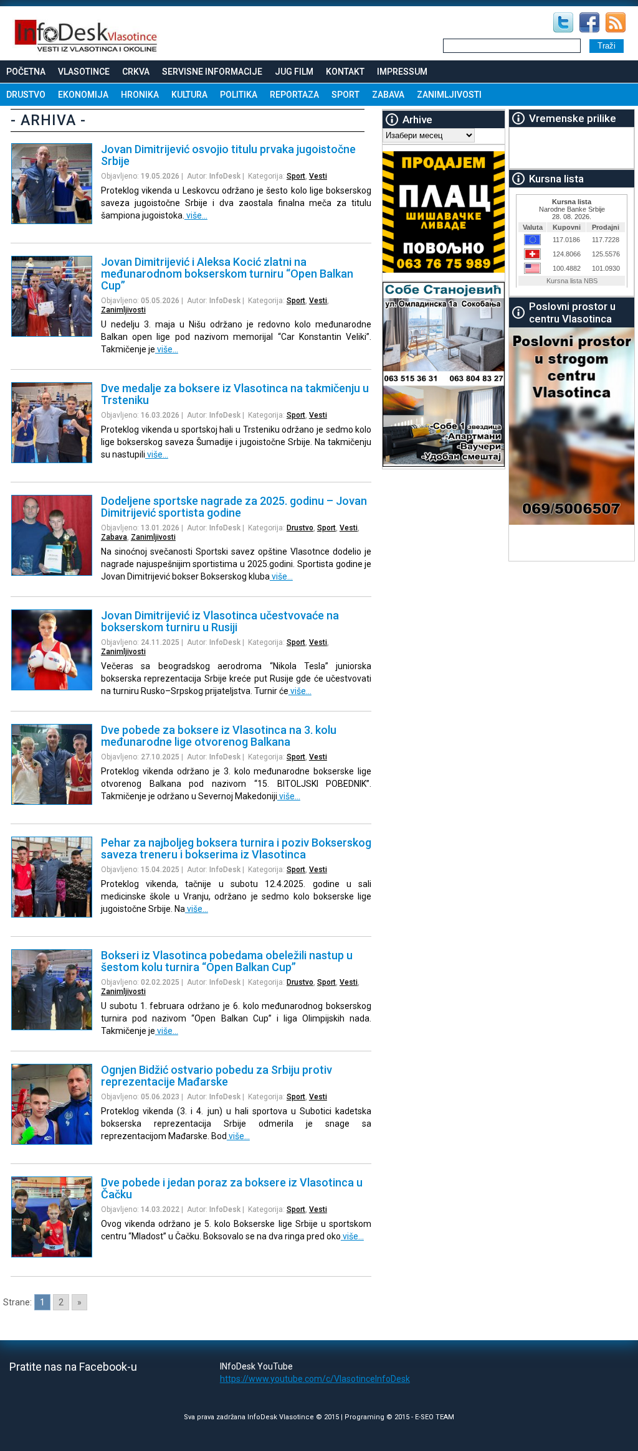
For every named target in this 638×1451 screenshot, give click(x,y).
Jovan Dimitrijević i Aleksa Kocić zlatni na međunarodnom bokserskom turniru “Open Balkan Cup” (227, 273)
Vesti (318, 176)
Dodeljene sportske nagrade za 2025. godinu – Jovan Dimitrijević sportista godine (234, 506)
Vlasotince (84, 72)
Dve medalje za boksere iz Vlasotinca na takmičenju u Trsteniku (235, 394)
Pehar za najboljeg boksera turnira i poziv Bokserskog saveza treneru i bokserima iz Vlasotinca (236, 848)
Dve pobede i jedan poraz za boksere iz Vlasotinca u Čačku (232, 1188)
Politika (238, 95)
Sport (345, 95)
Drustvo (25, 95)
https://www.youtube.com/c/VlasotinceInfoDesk (315, 1379)
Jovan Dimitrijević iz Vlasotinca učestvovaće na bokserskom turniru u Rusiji (220, 621)
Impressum (402, 72)
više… (195, 215)
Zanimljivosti (449, 95)
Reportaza (294, 95)
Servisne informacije (212, 72)
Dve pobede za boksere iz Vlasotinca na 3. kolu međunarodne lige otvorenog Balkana (218, 735)
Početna (25, 72)
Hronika (140, 95)
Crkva (136, 72)
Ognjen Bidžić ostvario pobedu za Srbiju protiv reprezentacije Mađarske (216, 1075)
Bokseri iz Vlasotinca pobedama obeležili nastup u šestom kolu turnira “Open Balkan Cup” (227, 961)
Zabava (388, 95)
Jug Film (294, 72)
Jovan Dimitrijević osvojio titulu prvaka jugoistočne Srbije (228, 155)
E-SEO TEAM (434, 1417)
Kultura (189, 95)
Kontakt (345, 72)
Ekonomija (83, 95)
